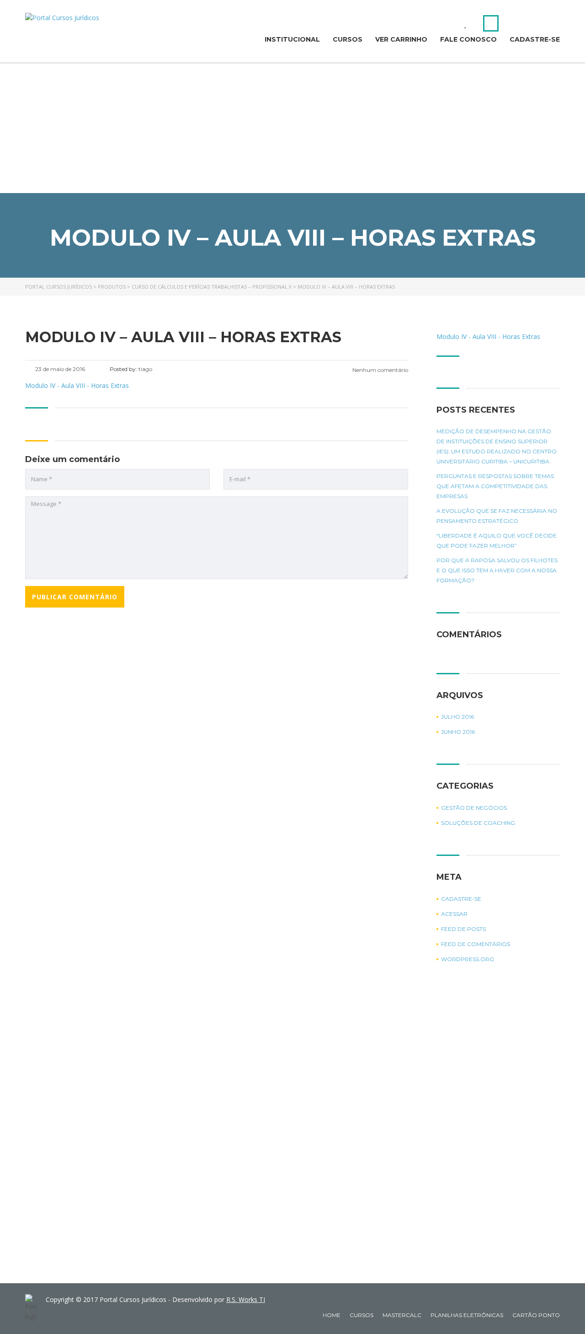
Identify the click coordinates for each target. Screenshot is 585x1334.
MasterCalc (402, 1315)
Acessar (454, 913)
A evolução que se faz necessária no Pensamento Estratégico (496, 515)
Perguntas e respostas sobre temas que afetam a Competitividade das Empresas (495, 486)
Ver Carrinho (401, 39)
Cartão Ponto (536, 1315)
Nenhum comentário (379, 369)
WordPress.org (467, 959)
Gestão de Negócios (474, 807)
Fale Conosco (468, 39)
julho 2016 (457, 716)
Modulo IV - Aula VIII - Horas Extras (77, 385)
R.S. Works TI (245, 1299)
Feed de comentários (475, 944)
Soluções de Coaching (478, 822)
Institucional (292, 39)
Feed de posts (463, 928)
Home (331, 1315)
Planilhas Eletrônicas (467, 1315)
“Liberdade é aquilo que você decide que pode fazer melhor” (496, 540)
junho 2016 (458, 731)
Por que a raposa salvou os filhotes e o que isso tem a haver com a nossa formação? (497, 570)
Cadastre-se (535, 39)
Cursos (347, 39)
